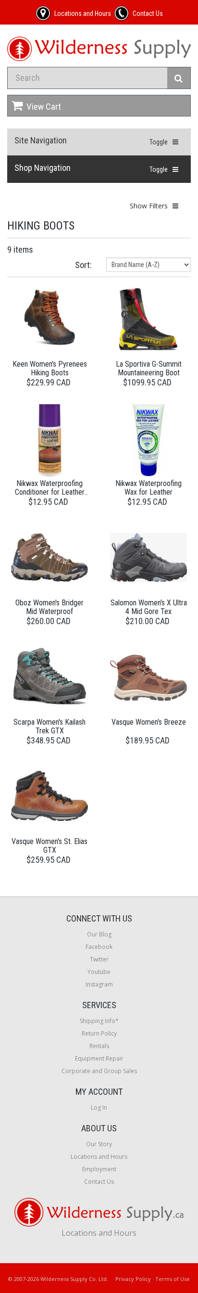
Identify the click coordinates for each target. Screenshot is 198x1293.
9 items (20, 249)
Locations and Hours (99, 1156)
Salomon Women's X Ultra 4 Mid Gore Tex (149, 607)
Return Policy (99, 1033)
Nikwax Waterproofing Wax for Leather (148, 488)
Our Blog (99, 934)
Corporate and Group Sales (99, 1071)
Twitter (99, 959)
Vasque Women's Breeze (148, 722)
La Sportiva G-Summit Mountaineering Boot (149, 368)
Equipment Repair (99, 1058)
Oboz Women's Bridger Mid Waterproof (49, 607)
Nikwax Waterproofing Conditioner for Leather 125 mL (50, 492)
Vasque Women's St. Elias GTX (49, 846)
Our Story (99, 1144)
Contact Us (99, 1182)
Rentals (99, 1046)
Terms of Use (172, 1278)
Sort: (83, 265)
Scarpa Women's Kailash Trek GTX (49, 726)
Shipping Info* (99, 1021)
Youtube (99, 972)
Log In (99, 1107)
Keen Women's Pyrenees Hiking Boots (49, 368)
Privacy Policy (133, 1278)
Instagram (99, 984)
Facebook (99, 947)
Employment (99, 1169)
